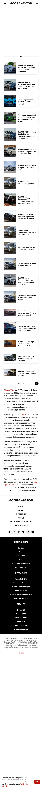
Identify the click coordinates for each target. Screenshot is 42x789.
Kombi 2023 (21, 614)
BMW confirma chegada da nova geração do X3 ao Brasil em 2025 (27, 152)
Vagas (21, 518)
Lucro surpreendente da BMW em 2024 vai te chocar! (27, 102)
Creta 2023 (21, 610)
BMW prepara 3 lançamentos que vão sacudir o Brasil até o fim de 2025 (26, 85)
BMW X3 (9, 390)
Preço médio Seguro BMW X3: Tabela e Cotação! (26, 358)
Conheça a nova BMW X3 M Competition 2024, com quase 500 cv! (27, 328)
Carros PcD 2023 (21, 579)
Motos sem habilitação (21, 587)
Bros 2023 (21, 622)
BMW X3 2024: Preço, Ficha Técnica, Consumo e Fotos (26, 344)
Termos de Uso (21, 526)
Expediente (21, 514)
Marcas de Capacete (21, 583)
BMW (24, 415)
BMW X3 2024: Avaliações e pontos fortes (26, 184)
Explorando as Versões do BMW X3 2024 (27, 265)
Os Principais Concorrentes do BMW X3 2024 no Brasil (27, 233)
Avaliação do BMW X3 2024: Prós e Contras (26, 249)
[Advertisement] (21, 29)
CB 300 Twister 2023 (21, 629)
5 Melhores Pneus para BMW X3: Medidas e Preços (27, 298)
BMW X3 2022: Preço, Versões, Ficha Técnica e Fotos (27, 373)
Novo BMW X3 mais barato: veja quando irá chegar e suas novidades (27, 68)
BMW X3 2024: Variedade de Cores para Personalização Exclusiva (26, 281)
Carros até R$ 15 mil (21, 598)
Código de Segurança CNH (21, 594)
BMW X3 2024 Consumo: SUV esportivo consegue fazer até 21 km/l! (26, 200)
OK (37, 782)
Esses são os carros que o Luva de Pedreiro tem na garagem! (27, 313)
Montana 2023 (21, 618)
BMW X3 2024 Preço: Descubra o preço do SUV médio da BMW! (26, 217)
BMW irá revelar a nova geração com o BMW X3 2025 (27, 168)
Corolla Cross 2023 (21, 625)
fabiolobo (21, 653)
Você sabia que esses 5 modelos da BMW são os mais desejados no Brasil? (27, 118)
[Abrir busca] (37, 3)
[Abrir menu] (5, 3)
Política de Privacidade (21, 522)
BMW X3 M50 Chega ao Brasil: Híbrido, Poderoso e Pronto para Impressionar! (27, 135)
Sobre (21, 510)
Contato (21, 506)
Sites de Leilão (21, 590)
